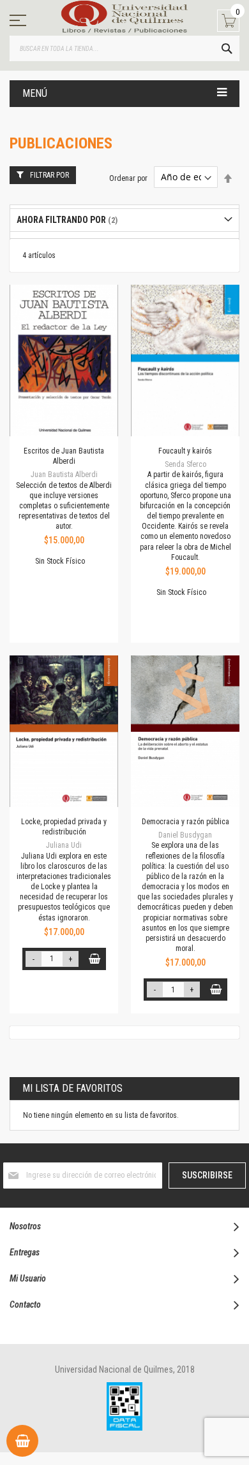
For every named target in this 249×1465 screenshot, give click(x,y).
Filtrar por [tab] (49, 175)
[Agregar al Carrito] (95, 959)
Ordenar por (128, 177)
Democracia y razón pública (185, 821)
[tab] (124, 220)
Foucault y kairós (185, 451)
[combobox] (124, 48)
